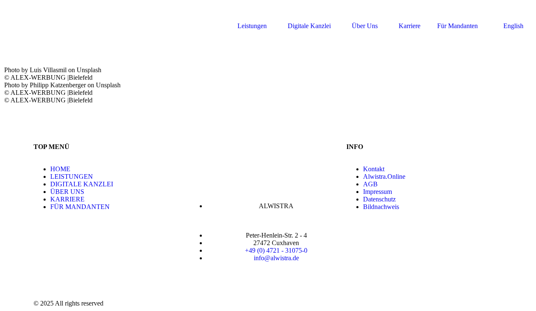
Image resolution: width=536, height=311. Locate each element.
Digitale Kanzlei (309, 25)
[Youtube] (89, 279)
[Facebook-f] (44, 279)
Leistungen (252, 25)
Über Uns (365, 25)
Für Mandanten (457, 25)
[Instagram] (66, 279)
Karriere (409, 25)
